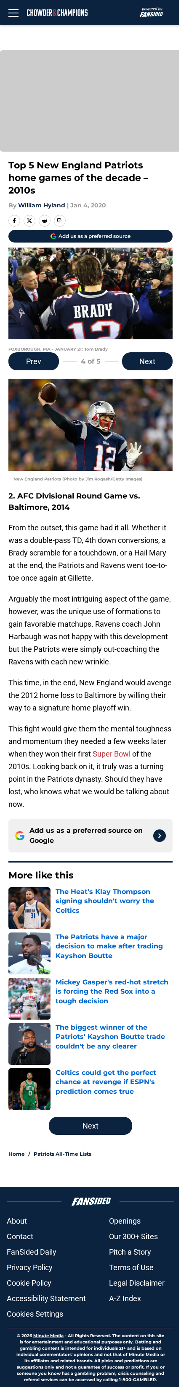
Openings (125, 1221)
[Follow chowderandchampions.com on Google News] (159, 835)
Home (16, 1154)
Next (147, 361)
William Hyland (41, 205)
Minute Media (48, 1335)
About (17, 1221)
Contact (20, 1236)
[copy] (60, 221)
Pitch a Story (130, 1252)
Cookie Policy (29, 1283)
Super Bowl (111, 753)
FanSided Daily (31, 1252)
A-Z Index (125, 1298)
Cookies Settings (35, 1314)
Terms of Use (131, 1267)
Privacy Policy (30, 1267)
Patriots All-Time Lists (62, 1154)
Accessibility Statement (46, 1298)
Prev (33, 361)
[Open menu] (13, 13)
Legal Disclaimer (137, 1283)
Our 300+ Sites (133, 1236)
